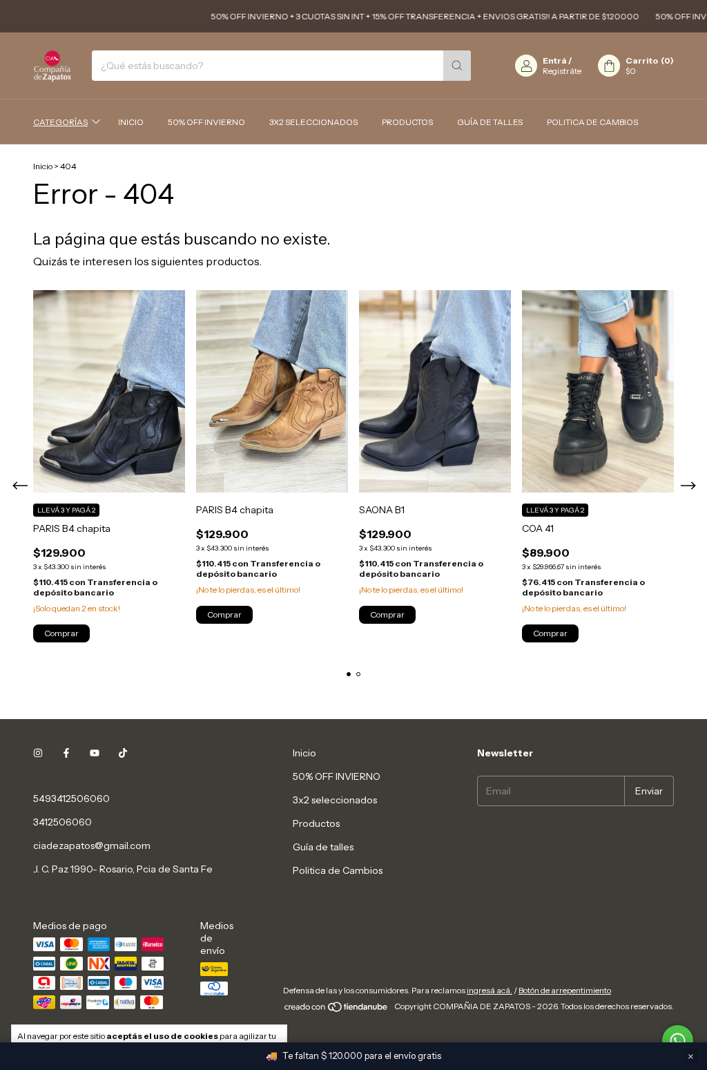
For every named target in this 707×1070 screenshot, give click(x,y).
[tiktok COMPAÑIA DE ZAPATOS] (123, 753)
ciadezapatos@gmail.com (92, 845)
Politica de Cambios (592, 122)
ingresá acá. (489, 990)
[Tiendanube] (336, 1009)
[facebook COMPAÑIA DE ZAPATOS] (66, 753)
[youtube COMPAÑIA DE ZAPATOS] (94, 753)
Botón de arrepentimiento (565, 990)
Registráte (562, 71)
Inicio (131, 122)
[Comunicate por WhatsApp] (677, 1040)
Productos (407, 122)
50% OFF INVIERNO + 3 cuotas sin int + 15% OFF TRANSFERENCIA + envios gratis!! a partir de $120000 (410, 16)
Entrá (555, 60)
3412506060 (62, 822)
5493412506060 (71, 798)
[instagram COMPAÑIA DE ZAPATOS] (38, 753)
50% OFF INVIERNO (206, 122)
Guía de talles (490, 122)
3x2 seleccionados (313, 122)
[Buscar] (457, 65)
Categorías (60, 122)
